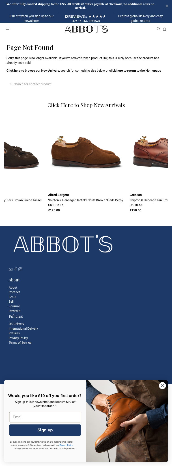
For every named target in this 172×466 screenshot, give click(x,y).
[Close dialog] (162, 385)
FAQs (12, 297)
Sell (11, 301)
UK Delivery (16, 324)
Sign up (45, 430)
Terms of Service (20, 342)
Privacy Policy (18, 338)
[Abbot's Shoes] (86, 29)
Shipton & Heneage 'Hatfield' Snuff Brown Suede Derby (85, 202)
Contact (14, 292)
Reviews (14, 311)
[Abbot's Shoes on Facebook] (15, 270)
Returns (14, 333)
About (13, 287)
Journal (14, 306)
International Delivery (23, 328)
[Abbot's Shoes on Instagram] (20, 270)
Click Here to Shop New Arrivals (86, 104)
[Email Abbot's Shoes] (11, 270)
